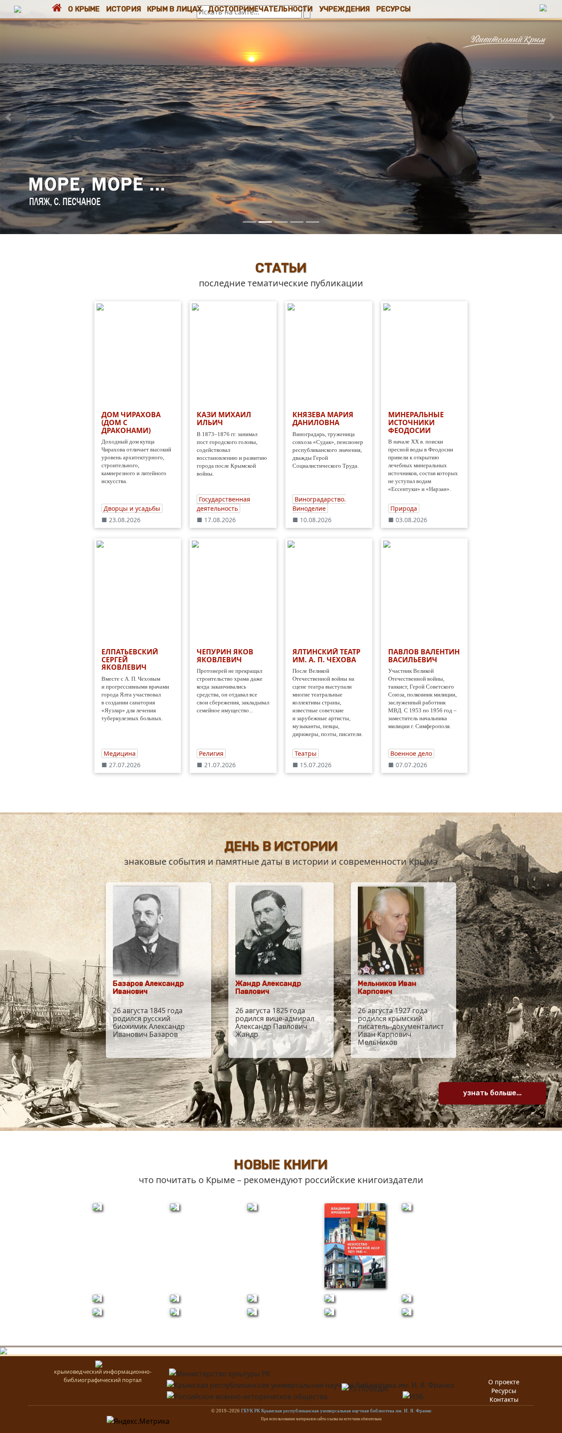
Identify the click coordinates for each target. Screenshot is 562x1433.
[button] (8, 117)
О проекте (503, 1382)
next (544, 117)
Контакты (504, 1399)
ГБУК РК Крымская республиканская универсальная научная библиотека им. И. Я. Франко (336, 1410)
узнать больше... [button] (492, 1093)
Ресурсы (503, 1390)
